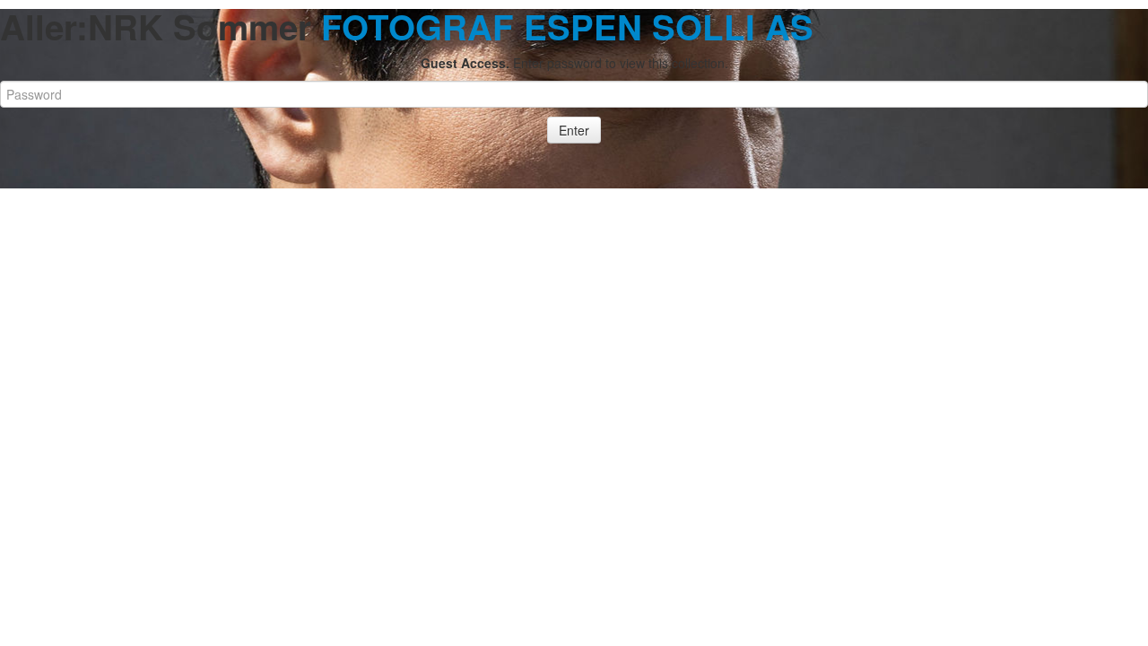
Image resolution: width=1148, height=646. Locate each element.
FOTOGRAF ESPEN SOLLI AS (567, 26)
